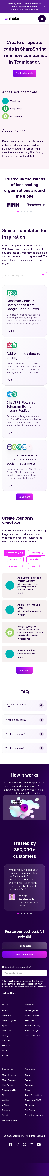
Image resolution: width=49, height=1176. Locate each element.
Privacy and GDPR (33, 1100)
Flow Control (16, 116)
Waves (5, 1055)
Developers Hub (9, 1090)
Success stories (32, 1015)
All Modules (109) (14, 552)
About (27, 1075)
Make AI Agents (9, 1020)
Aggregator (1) (16, 566)
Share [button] (22, 130)
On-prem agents (9, 1120)
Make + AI (6, 1015)
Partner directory (32, 1025)
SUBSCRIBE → (9, 993)
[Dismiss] (45, 6)
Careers (28, 1080)
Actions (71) (15, 559)
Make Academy (9, 1075)
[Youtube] (39, 1144)
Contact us (29, 1085)
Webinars (6, 1100)
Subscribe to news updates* (17, 967)
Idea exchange (32, 1030)
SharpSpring (16, 109)
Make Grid (6, 1030)
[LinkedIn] (31, 1144)
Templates (29, 1020)
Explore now (32, 9)
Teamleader (15, 101)
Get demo (6, 1040)
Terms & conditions (33, 1095)
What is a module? (15, 734)
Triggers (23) (36, 552)
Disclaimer (29, 1105)
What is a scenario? (15, 720)
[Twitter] (24, 1144)
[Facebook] (10, 1144)
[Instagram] (17, 1144)
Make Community (10, 1080)
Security (6, 1115)
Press (27, 1090)
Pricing (5, 1035)
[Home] (12, 18)
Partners (6, 1110)
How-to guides (31, 1010)
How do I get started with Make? (18, 705)
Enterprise (6, 1045)
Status (5, 1050)
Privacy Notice (39, 987)
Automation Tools (32, 1035)
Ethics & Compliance (34, 1115)
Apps (4, 1025)
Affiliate (5, 1105)
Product (5, 1010)
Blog (4, 1095)
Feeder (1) (35, 566)
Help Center (7, 1085)
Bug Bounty (30, 1110)
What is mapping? (14, 748)
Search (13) (34, 559)
